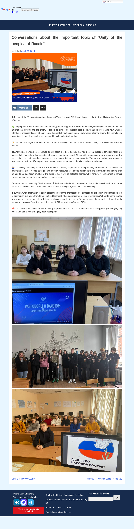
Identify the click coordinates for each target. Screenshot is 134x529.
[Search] (116, 497)
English (108, 2)
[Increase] (119, 220)
